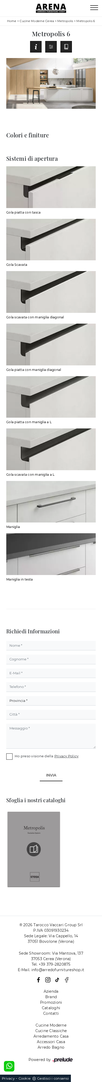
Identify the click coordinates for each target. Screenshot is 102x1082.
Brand (51, 997)
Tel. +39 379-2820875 (51, 964)
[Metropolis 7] (91, 47)
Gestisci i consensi (53, 1078)
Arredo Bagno (51, 1047)
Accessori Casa (51, 1041)
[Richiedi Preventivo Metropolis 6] (36, 47)
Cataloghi (51, 1008)
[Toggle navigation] (94, 8)
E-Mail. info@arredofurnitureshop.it (51, 969)
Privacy (8, 1078)
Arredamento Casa (51, 1036)
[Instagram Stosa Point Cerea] (47, 979)
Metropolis (65, 21)
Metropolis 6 (85, 21)
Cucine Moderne (51, 1025)
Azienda (51, 991)
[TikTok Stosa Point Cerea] (56, 979)
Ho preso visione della (46, 756)
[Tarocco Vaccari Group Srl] (51, 8)
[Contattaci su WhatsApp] (9, 1066)
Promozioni (51, 1002)
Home (11, 21)
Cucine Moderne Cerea (37, 21)
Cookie (25, 1078)
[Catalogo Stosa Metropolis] (33, 849)
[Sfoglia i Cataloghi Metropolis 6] (66, 47)
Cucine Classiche (51, 1030)
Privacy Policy (66, 756)
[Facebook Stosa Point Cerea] (37, 979)
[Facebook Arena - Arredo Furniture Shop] (65, 979)
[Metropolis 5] (11, 47)
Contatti (51, 1013)
